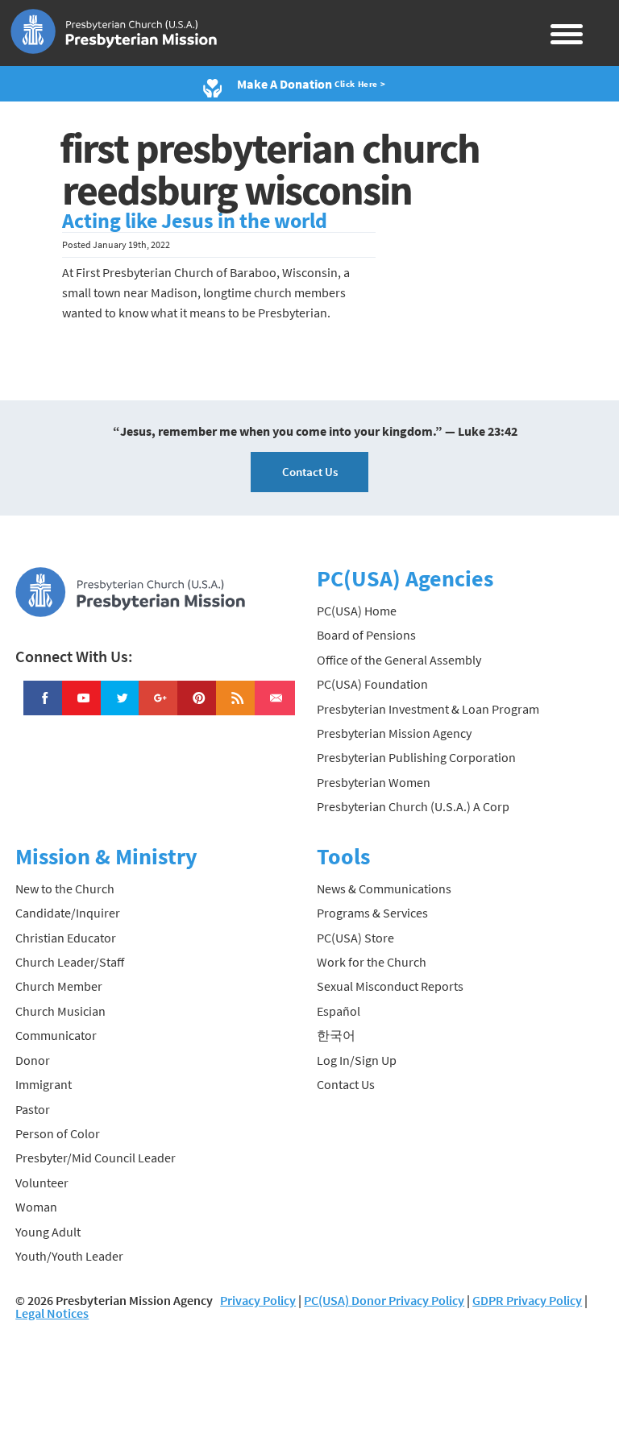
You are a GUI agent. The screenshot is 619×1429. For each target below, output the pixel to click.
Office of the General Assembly (399, 660)
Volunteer (42, 1182)
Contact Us (310, 471)
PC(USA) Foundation (372, 684)
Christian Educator (65, 938)
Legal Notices (52, 1313)
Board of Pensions (366, 635)
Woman (36, 1207)
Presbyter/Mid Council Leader (95, 1157)
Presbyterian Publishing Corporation (416, 757)
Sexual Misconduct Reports (390, 986)
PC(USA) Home (357, 611)
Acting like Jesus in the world (194, 221)
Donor (32, 1060)
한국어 (336, 1035)
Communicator (56, 1035)
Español (338, 1011)
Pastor (32, 1109)
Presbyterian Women (373, 782)
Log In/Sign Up (357, 1060)
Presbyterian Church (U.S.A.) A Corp (413, 806)
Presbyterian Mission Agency (394, 733)
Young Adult (48, 1232)
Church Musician (60, 1011)
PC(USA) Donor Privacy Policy (384, 1300)
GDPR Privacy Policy (527, 1300)
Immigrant (43, 1084)
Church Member (58, 986)
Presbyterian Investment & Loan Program (428, 709)
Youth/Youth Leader (69, 1256)
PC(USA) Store (355, 938)
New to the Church (64, 888)
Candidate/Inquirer (67, 913)
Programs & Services (372, 913)
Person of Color (57, 1133)
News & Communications (384, 888)
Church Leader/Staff (69, 962)
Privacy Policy (258, 1300)
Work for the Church (371, 962)
